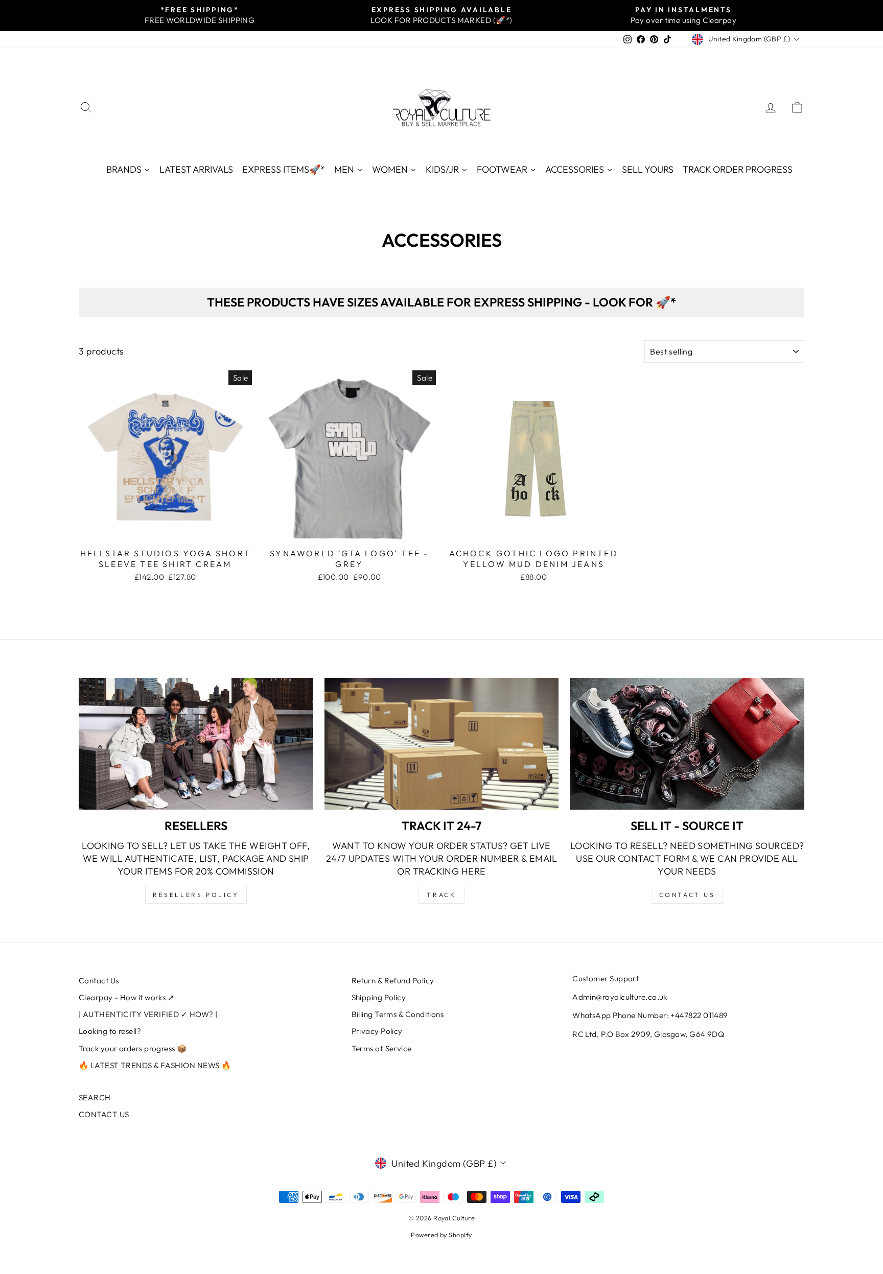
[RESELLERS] (196, 744)
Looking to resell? (110, 1031)
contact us (687, 895)
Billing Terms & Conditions (398, 1014)
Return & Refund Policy (393, 980)
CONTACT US (104, 1114)
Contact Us (99, 980)
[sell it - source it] (687, 744)
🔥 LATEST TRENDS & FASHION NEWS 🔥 (155, 1065)
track (441, 895)
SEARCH (95, 1097)
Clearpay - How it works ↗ (126, 997)
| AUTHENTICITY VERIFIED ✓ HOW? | (148, 1014)
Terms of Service (382, 1048)
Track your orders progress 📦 (133, 1048)
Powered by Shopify (441, 1235)
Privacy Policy (377, 1031)
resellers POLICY (196, 895)
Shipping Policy (379, 997)
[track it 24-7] (441, 744)
